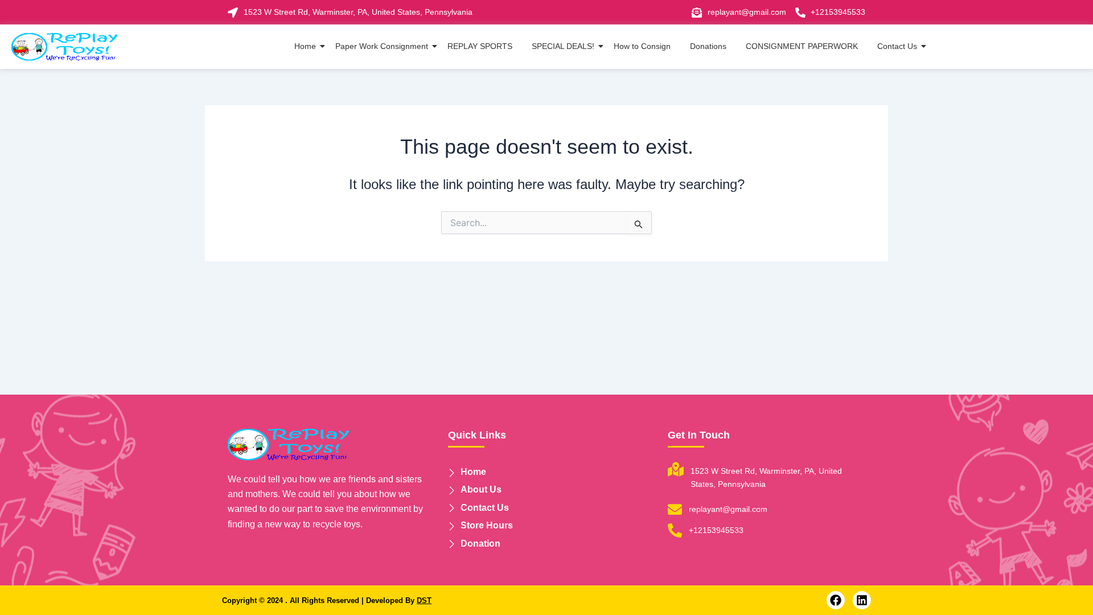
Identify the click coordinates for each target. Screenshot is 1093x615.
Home (305, 46)
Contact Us (897, 46)
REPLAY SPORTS (479, 46)
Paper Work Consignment (381, 46)
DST (424, 600)
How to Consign (642, 46)
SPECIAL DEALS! (563, 46)
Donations (708, 46)
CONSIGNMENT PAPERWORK (802, 46)
